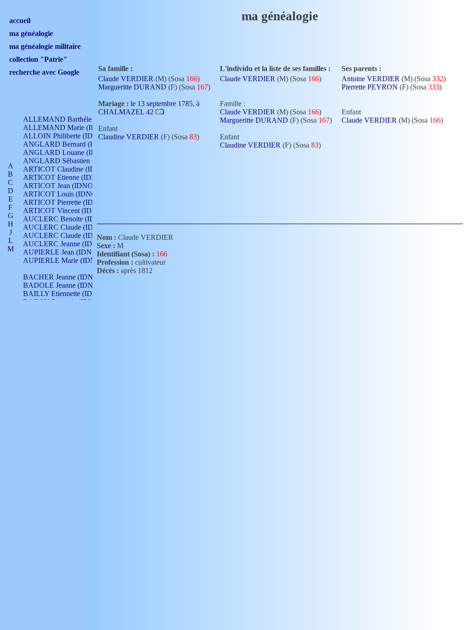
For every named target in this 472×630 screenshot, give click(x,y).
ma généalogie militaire (45, 46)
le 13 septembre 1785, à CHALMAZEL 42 (149, 108)
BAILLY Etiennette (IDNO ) (65, 293)
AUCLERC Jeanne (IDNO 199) (70, 244)
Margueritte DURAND (132, 87)
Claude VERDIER (125, 79)
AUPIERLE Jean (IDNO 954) (67, 252)
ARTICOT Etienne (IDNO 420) (70, 177)
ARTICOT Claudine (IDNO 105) (72, 169)
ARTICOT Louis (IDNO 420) (67, 194)
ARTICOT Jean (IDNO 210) (65, 186)
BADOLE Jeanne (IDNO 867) (68, 285)
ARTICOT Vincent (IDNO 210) (70, 210)
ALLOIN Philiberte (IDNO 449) (71, 136)
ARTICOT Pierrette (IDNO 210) (71, 202)
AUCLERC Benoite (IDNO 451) (72, 219)
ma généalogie (31, 33)
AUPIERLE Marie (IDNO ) (64, 260)
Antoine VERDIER (371, 79)
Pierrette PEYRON (370, 87)
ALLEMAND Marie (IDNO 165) (73, 127)
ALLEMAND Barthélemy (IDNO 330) (81, 119)
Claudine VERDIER (128, 137)
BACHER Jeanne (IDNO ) (63, 277)
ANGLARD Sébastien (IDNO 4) (72, 161)
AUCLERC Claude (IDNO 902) (71, 227)
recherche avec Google (44, 72)
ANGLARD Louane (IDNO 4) (69, 152)
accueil (19, 20)
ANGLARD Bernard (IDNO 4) (70, 144)
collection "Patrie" (38, 59)
